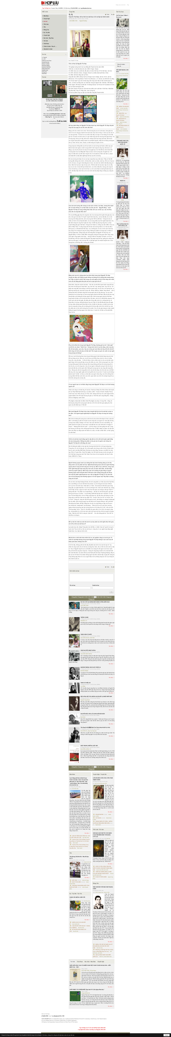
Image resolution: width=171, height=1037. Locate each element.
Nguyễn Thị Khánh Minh (124, 116)
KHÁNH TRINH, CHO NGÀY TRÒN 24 (91, 667)
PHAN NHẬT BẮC (75, 924)
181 (95, 597)
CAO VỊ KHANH (123, 129)
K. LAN (44, 59)
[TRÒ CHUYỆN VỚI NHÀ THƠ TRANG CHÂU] (98, 901)
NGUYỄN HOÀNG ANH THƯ (88, 637)
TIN (117, 137)
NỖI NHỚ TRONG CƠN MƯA (122, 70)
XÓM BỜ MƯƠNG (99, 814)
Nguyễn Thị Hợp (83, 20)
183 (101, 597)
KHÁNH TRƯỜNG (46, 67)
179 (89, 597)
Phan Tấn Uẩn (75, 931)
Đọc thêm (111, 613)
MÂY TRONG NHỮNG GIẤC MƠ (89, 745)
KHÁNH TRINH (46, 65)
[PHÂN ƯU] (122, 192)
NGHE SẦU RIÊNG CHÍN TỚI (77, 897)
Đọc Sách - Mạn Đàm (90, 961)
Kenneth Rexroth (45, 62)
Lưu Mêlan (83, 686)
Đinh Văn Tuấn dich (92, 731)
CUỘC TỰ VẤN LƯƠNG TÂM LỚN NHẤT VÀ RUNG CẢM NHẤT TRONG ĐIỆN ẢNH (102, 868)
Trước (108, 14)
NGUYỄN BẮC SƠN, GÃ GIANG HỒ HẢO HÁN (93, 713)
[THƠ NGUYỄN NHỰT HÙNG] (74, 655)
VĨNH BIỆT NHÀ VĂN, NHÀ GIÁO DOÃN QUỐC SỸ (123, 142)
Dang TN (120, 123)
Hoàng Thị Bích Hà (87, 862)
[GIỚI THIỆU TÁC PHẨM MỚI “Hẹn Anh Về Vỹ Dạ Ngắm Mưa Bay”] (75, 996)
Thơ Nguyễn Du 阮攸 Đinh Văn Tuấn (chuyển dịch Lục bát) (95, 727)
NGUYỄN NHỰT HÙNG (86, 653)
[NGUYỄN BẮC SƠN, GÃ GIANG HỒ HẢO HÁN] (74, 719)
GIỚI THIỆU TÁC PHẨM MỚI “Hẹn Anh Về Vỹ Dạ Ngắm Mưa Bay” (87, 989)
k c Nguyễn (44, 57)
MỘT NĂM (74, 880)
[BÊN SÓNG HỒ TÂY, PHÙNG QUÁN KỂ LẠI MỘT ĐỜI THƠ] (74, 703)
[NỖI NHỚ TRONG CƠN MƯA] (121, 83)
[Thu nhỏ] (70, 14)
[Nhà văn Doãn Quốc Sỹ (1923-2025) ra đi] (122, 234)
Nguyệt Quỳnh (98, 824)
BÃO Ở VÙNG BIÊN (76, 882)
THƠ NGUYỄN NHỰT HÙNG (88, 650)
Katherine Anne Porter (46, 60)
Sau (112, 14)
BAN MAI (83, 717)
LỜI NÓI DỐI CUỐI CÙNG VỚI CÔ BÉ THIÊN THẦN (103, 778)
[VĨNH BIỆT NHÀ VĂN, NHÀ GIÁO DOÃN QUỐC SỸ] (122, 152)
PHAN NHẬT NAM (107, 956)
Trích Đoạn (80, 961)
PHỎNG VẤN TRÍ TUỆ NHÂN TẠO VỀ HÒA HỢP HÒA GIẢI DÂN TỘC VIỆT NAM (102, 946)
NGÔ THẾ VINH (84, 605)
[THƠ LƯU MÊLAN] (74, 688)
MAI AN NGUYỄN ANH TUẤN (101, 783)
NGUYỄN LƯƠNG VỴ (86, 749)
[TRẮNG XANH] (74, 624)
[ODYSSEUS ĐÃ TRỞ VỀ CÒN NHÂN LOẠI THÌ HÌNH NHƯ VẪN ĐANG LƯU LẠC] (98, 848)
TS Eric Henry (93, 970)
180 (92, 597)
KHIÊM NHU (45, 70)
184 (104, 597)
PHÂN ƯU (122, 180)
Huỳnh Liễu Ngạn (85, 880)
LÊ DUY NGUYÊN (124, 73)
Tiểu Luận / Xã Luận (98, 829)
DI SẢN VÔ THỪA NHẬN (101, 876)
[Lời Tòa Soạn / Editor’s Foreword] (122, 23)
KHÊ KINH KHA (46, 68)
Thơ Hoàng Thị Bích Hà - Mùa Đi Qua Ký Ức (79, 857)
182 (98, 597)
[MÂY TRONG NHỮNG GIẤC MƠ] (74, 754)
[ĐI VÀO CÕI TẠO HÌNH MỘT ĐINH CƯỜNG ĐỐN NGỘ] (74, 605)
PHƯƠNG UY (84, 620)
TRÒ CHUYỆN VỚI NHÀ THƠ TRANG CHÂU (103, 887)
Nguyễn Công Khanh (85, 700)
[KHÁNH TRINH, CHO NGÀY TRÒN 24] (74, 673)
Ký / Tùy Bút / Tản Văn (76, 893)
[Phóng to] (72, 14)
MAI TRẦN (100, 953)
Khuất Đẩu (44, 73)
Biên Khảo (72, 774)
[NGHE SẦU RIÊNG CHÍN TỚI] (75, 905)
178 (86, 597)
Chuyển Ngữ (101, 961)
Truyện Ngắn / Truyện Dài (99, 774)
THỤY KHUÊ (75, 842)
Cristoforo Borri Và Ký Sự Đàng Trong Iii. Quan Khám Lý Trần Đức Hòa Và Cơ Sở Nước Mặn (80, 841)
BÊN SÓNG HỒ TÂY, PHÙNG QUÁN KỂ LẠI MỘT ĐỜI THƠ (96, 696)
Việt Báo (122, 240)
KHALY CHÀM (45, 64)
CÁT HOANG (98, 817)
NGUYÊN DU (84, 731)
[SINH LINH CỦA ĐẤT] (74, 640)
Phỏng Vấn (96, 883)
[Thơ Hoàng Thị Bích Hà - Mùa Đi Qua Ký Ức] (75, 870)
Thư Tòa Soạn (120, 11)
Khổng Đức (44, 72)
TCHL (122, 158)
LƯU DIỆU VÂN (73, 20)
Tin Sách (72, 961)
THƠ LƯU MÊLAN (85, 682)
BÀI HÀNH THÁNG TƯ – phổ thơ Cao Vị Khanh (122, 127)
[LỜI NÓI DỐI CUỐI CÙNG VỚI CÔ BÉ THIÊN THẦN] (98, 792)
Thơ (71, 853)
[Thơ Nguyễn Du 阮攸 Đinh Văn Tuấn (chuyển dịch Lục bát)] (74, 735)
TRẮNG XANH (84, 617)
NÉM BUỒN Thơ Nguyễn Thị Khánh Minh (121, 120)
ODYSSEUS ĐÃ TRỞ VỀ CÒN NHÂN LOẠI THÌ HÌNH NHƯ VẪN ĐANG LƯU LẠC (102, 834)
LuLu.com (63, 113)
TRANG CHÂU (107, 892)
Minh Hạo (108, 838)
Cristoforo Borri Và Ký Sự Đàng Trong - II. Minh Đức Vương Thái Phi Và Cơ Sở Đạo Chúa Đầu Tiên (79, 846)
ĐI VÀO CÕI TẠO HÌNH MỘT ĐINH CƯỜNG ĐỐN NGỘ (95, 602)
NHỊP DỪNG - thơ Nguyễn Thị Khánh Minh (121, 115)
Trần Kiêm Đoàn (87, 900)
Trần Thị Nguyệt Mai (99, 892)
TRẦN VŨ (101, 956)
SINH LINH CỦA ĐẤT (86, 634)
